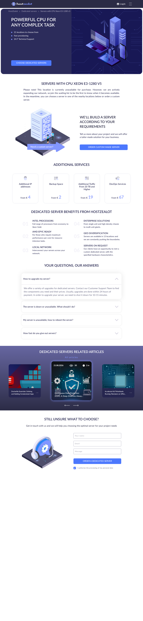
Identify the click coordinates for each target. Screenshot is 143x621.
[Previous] (67, 405)
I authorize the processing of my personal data (95, 468)
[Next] (75, 405)
